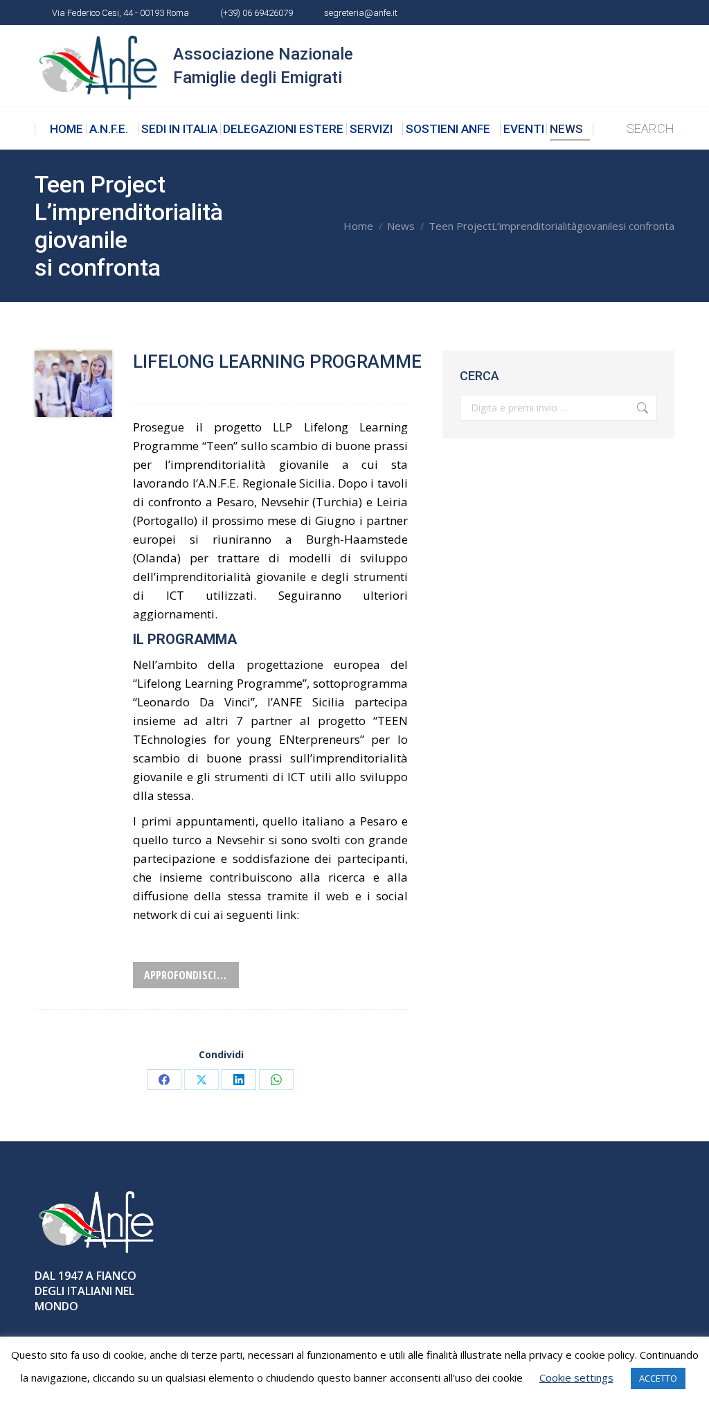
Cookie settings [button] (576, 1377)
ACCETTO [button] (658, 1378)
